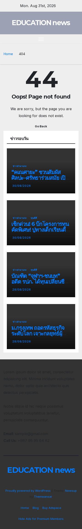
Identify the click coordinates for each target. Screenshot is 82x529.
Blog (36, 508)
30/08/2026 (21, 185)
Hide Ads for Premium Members (41, 519)
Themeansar (43, 496)
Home (8, 54)
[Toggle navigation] (41, 39)
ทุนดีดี (34, 217)
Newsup (71, 490)
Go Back (41, 126)
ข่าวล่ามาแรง (19, 166)
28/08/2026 (21, 289)
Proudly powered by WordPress (28, 490)
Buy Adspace (51, 508)
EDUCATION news (41, 23)
